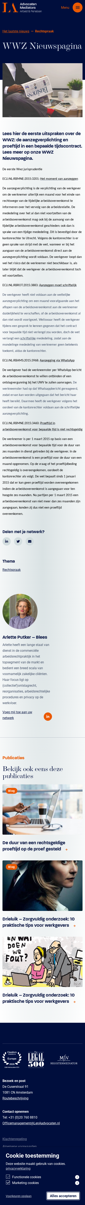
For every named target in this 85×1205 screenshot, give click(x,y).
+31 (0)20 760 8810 (22, 1117)
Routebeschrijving (15, 1098)
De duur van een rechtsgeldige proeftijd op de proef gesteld (33, 846)
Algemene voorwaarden (19, 1146)
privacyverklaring (18, 1168)
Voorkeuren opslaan (19, 1196)
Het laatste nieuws (15, 31)
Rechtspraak (11, 569)
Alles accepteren (63, 1195)
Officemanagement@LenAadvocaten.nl (31, 1123)
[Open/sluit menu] (78, 7)
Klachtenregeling (14, 1139)
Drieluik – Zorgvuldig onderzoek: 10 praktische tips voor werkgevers (38, 922)
